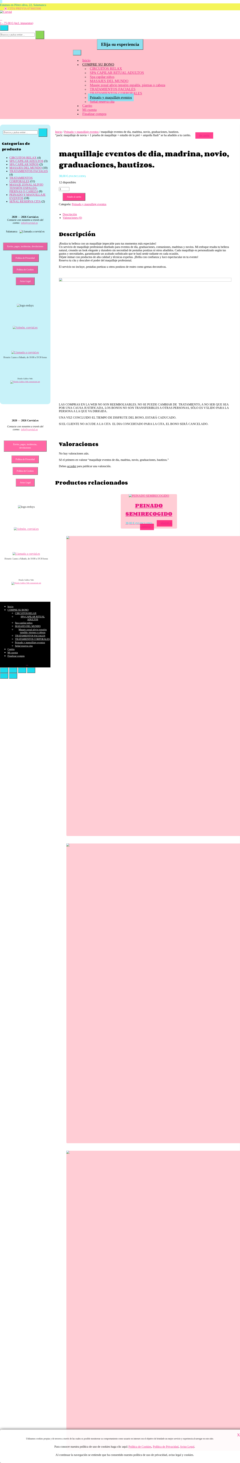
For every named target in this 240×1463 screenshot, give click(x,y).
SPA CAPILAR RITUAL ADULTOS (117, 73)
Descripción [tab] (70, 214)
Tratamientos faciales (28, 171)
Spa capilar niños (102, 77)
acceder (71, 466)
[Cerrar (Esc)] (31, 670)
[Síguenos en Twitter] (1, 1)
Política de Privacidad (166, 1446)
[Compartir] (22, 670)
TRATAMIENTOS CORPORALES (116, 93)
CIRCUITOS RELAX (106, 69)
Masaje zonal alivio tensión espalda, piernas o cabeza (127, 85)
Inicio (86, 60)
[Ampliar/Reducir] (4, 670)
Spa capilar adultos (26, 161)
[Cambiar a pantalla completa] (13, 670)
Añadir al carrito (74, 197)
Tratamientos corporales (21, 179)
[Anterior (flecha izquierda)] (4, 676)
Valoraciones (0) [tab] (72, 217)
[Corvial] (6, 11)
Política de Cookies (140, 1446)
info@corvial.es (29, 223)
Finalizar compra (94, 114)
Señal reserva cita (102, 101)
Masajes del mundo (25, 167)
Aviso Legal (187, 1446)
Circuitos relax (23, 157)
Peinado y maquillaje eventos (111, 97)
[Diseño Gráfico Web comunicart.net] (25, 382)
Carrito (87, 106)
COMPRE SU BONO (98, 64)
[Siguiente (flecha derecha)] (13, 676)
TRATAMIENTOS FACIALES (113, 89)
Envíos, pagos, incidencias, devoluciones (25, 246)
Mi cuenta (89, 110)
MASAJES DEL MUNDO (109, 81)
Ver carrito (204, 135)
